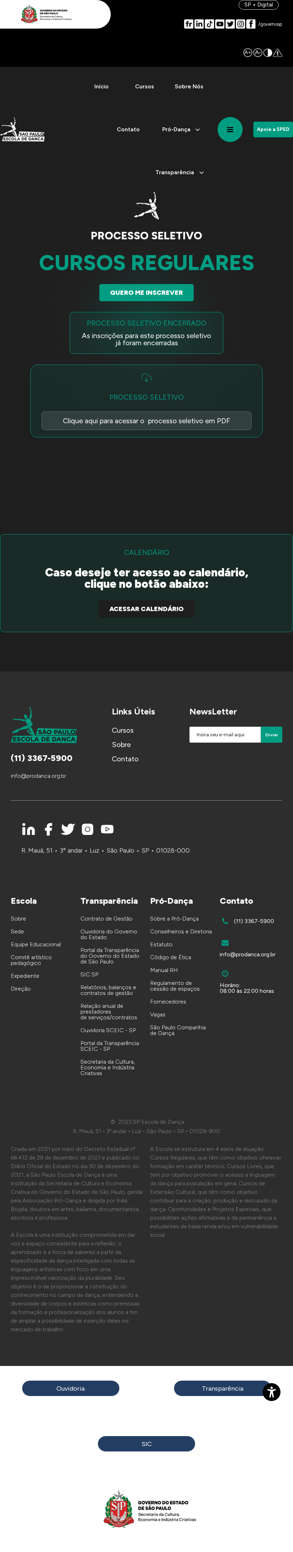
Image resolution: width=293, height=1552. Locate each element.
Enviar (271, 734)
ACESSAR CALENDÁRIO (146, 609)
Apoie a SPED (273, 129)
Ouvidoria (70, 1388)
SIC (146, 1444)
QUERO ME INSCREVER (146, 293)
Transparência (222, 1388)
